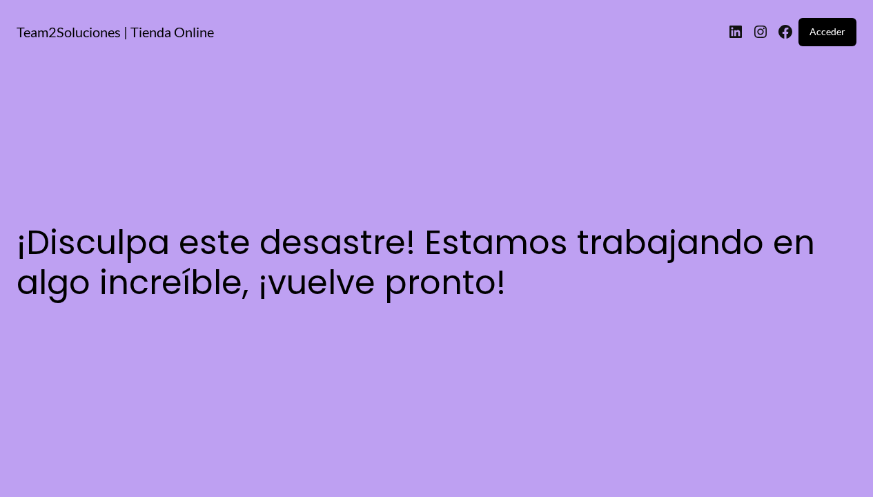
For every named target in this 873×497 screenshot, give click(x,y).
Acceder (827, 31)
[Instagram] (760, 31)
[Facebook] (785, 31)
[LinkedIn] (735, 31)
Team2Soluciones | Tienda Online (115, 31)
